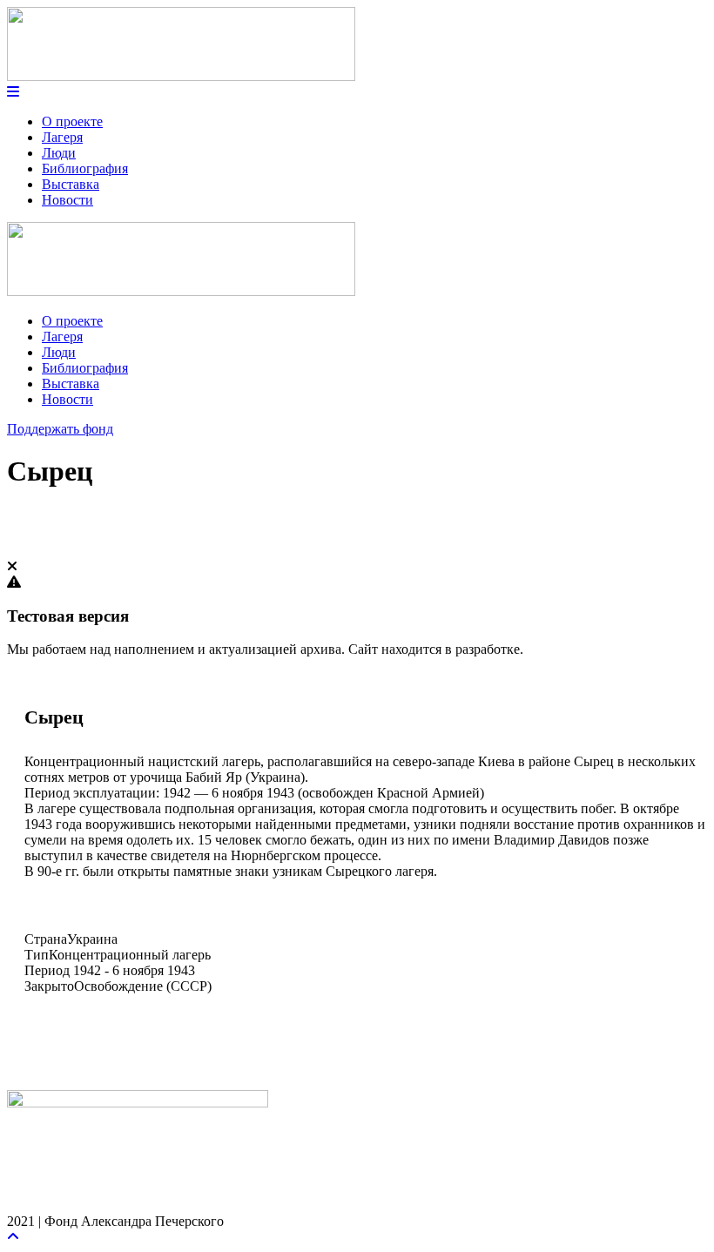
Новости (67, 199)
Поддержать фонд (60, 428)
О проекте (72, 121)
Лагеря (62, 137)
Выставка (70, 184)
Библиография (85, 168)
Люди (59, 152)
